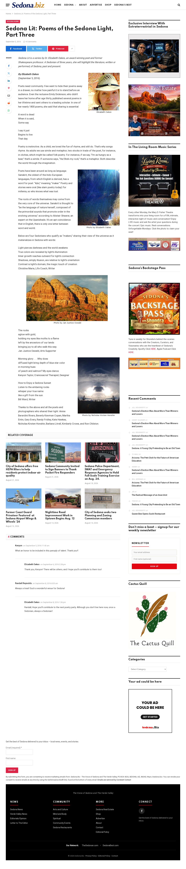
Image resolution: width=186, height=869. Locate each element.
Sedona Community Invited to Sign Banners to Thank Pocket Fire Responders (62, 469)
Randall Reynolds (23, 583)
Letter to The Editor (19, 823)
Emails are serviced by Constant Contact (114, 780)
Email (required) (14, 748)
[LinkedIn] (9, 81)
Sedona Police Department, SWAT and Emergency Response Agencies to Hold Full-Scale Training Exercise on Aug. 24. (102, 472)
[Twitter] (9, 73)
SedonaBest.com (111, 845)
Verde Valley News (18, 814)
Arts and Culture (60, 809)
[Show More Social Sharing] (72, 48)
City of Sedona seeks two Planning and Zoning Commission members (100, 515)
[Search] (178, 5)
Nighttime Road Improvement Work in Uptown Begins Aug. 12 (60, 515)
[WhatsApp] (9, 110)
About (83, 5)
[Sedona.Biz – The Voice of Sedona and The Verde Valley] (28, 5)
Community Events (61, 823)
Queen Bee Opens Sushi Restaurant (148, 514)
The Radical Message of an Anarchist (149, 495)
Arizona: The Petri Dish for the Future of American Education (155, 459)
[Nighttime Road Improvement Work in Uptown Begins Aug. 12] (63, 498)
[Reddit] (9, 103)
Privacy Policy (91, 856)
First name (11, 758)
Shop (108, 5)
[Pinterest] (9, 88)
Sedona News (13, 21)
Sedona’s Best (123, 5)
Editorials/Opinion (18, 818)
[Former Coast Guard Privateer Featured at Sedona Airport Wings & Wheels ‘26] (23, 498)
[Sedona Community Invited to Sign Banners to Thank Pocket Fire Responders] (63, 452)
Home (57, 5)
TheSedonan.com (90, 845)
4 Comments (31, 42)
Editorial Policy (102, 832)
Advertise (96, 5)
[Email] (9, 95)
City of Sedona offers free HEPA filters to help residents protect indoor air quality (23, 471)
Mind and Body (60, 814)
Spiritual (57, 818)
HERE (153, 349)
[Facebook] (9, 66)
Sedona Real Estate (105, 809)
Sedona (69, 5)
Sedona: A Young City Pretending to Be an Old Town (156, 448)
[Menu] (8, 5)
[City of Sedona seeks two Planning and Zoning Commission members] (102, 498)
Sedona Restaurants (62, 827)
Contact (99, 827)
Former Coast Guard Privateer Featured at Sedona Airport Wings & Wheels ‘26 (21, 517)
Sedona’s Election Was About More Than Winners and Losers (155, 412)
